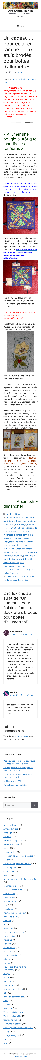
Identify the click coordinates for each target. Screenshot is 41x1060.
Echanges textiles (11, 886)
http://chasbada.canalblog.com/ (18, 542)
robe (5, 993)
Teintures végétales (12, 1024)
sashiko (6, 1004)
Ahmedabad (12, 517)
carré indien (8, 524)
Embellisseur (9, 893)
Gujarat (25, 538)
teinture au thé (10, 1020)
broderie (10, 514)
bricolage (22, 521)
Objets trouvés (10, 955)
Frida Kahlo (8, 897)
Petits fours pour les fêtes (15, 785)
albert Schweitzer (27, 517)
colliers (6, 860)
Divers (18, 514)
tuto (5, 1039)
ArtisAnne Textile (20, 10)
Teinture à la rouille (12, 1016)
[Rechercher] (34, 805)
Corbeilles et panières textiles (17, 864)
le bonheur (27, 549)
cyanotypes (8, 871)
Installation (8, 909)
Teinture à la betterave (13, 1012)
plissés (6, 977)
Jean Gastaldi (9, 545)
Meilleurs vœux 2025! (13, 781)
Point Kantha (9, 985)
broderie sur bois (11, 844)
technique (7, 1008)
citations (29, 528)
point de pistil (25, 559)
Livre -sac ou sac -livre (13, 932)
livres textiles (9, 936)
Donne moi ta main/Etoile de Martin (19, 879)
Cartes (6, 848)
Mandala (7, 944)
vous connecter (22, 736)
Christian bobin (17, 528)
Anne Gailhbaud (10, 825)
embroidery (21, 535)
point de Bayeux (10, 559)
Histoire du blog (10, 901)
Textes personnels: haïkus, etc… (18, 1028)
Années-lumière (10, 829)
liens (5, 924)
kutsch (18, 549)
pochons (7, 981)
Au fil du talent (10, 521)
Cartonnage (20, 524)
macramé (7, 940)
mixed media (9, 947)
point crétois (29, 556)
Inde (5, 905)
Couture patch (9, 867)
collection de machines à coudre (18, 856)
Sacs (5, 1001)
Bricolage (7, 833)
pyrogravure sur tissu (13, 989)
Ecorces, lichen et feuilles (15, 890)
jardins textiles (10, 917)
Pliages (6, 973)
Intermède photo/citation (14, 913)
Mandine (18, 556)
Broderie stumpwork (12, 840)
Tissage (7, 1031)
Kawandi (7, 920)
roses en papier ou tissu (14, 997)
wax (5, 1043)
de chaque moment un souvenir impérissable (20, 531)
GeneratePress (20, 1056)
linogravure (8, 928)
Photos (6, 963)
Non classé (8, 951)
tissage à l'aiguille (11, 1035)
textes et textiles (11, 562)
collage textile (9, 852)
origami (6, 959)
